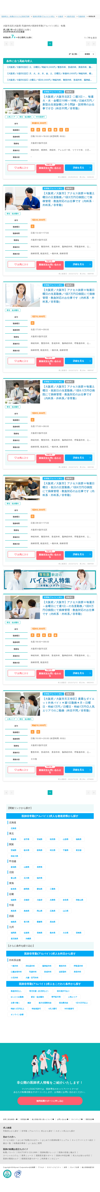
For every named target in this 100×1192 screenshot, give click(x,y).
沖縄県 (28, 938)
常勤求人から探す (11, 1131)
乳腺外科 (81, 16)
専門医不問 (56, 997)
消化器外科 (30, 966)
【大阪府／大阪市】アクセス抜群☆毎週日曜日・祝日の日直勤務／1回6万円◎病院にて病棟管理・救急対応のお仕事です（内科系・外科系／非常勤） (69, 489)
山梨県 (26, 867)
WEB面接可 (69, 1008)
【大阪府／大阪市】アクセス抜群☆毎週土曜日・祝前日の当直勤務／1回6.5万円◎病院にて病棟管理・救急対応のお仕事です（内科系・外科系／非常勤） (69, 392)
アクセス (41, 1167)
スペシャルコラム (11, 1155)
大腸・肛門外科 (32, 977)
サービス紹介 (9, 1140)
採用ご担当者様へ (9, 1119)
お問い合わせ (61, 1119)
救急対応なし (16, 991)
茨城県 (13, 850)
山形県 (65, 839)
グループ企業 (74, 1167)
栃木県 (26, 850)
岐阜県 (13, 889)
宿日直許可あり (63, 991)
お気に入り (22, 167)
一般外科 (14, 966)
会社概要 (32, 1167)
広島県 (52, 911)
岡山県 (39, 911)
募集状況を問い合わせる (50, 169)
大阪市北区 (71, 16)
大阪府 (60, 16)
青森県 (13, 839)
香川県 (26, 922)
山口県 (65, 911)
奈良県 (65, 900)
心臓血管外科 (16, 972)
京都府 (26, 900)
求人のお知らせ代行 (81, 1155)
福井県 (39, 878)
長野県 (39, 867)
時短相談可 (36, 1008)
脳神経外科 (46, 966)
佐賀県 (26, 933)
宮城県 (39, 839)
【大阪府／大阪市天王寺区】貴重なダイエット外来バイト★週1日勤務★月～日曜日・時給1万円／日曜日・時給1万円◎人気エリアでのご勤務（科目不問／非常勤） (69, 704)
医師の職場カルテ (11, 1159)
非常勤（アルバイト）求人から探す (37, 1131)
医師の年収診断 (63, 1155)
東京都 (78, 850)
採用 (65, 1167)
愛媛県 (39, 922)
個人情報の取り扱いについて (42, 1119)
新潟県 (13, 867)
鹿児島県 (14, 938)
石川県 (26, 878)
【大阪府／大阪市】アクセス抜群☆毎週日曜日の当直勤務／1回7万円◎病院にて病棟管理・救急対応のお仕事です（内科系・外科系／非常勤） (69, 295)
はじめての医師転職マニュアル (55, 1140)
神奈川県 (14, 856)
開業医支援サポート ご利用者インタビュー (40, 1159)
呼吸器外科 (78, 966)
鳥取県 (13, 911)
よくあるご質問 (35, 1143)
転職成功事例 (19, 1143)
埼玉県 (52, 850)
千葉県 (65, 850)
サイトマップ (76, 1119)
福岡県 (13, 933)
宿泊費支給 (63, 1003)
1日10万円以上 (82, 1003)
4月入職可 (52, 1008)
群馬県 (39, 850)
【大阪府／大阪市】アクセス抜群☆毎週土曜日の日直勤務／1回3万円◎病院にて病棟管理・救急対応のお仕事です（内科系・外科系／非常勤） (69, 199)
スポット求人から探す (65, 1131)
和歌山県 (79, 900)
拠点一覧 (7, 1143)
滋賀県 (13, 900)
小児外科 (14, 977)
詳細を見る (78, 167)
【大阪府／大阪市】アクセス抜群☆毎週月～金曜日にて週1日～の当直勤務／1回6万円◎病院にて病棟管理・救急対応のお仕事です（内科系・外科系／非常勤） (69, 608)
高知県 (52, 922)
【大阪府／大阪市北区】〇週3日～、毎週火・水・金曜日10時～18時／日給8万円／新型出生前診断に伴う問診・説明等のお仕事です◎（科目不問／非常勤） (69, 102)
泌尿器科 (62, 972)
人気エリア (72, 997)
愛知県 (39, 889)
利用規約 (24, 1119)
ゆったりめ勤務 (17, 997)
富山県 (13, 878)
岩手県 (26, 839)
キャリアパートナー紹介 (82, 1140)
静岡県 (26, 889)
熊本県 (52, 933)
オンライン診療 (17, 1014)
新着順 (87, 54)
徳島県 (13, 922)
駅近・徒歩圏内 (37, 997)
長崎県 (39, 933)
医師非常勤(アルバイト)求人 (44, 16)
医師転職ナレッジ (48, 1152)
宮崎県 (78, 933)
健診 (29, 1003)
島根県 (26, 911)
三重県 (52, 889)
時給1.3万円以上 (17, 1008)
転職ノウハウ (9, 1152)
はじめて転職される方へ (28, 1140)
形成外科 (47, 972)
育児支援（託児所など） (39, 991)
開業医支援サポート (45, 1155)
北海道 (13, 828)
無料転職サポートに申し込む (50, 1101)
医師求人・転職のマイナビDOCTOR (15, 16)
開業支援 (89, 1119)
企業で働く (15, 1003)
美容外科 (77, 972)
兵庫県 (52, 900)
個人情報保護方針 (88, 1167)
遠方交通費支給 (45, 1003)
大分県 (65, 933)
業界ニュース (27, 1155)
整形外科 (62, 966)
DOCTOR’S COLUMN (28, 1152)
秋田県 (52, 839)
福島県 (78, 839)
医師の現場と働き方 (67, 1152)
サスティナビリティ (54, 1167)
